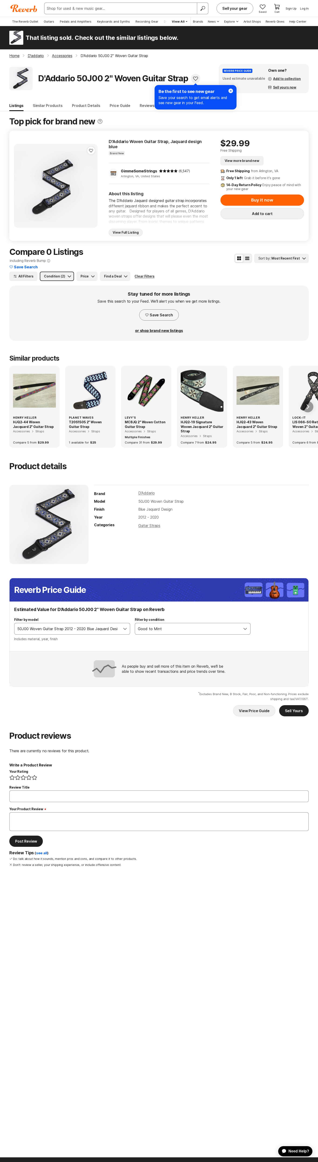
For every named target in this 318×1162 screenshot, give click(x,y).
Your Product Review (26, 809)
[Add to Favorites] (195, 78)
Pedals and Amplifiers (75, 21)
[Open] (125, 628)
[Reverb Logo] (23, 8)
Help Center (297, 21)
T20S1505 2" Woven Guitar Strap (85, 424)
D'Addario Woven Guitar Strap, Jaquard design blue (155, 144)
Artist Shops (252, 21)
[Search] (202, 8)
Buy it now (262, 200)
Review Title (19, 787)
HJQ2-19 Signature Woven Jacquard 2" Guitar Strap (202, 426)
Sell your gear (234, 8)
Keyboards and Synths (113, 21)
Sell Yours (294, 710)
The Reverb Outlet (25, 21)
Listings (16, 105)
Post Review (26, 841)
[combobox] (67, 628)
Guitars (49, 21)
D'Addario (146, 493)
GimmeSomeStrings (139, 171)
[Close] (230, 91)
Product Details (86, 105)
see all (41, 853)
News (212, 21)
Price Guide (120, 105)
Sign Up (291, 8)
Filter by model (26, 620)
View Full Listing (126, 232)
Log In (304, 8)
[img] (168, 171)
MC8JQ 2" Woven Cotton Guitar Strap (145, 424)
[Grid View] (239, 258)
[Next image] (91, 186)
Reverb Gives (275, 21)
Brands (198, 21)
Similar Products (48, 105)
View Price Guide (254, 710)
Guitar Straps (149, 525)
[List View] (247, 258)
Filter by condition (149, 620)
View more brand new (242, 161)
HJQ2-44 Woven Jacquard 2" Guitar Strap (33, 424)
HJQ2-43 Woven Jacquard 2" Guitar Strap (257, 424)
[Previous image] (20, 186)
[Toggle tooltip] (100, 121)
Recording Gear (146, 21)
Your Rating (18, 771)
